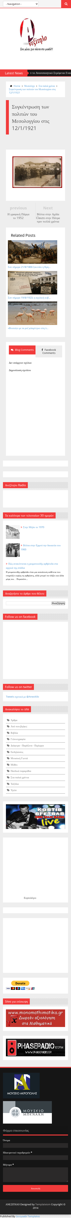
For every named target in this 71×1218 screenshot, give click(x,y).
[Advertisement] (35, 945)
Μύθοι (14, 764)
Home (17, 86)
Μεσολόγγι (29, 86)
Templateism (42, 1204)
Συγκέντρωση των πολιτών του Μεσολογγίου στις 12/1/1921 (32, 91)
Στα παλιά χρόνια (47, 86)
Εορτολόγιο (30, 898)
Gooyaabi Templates (28, 1216)
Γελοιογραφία (18, 739)
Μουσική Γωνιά (19, 758)
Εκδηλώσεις (17, 752)
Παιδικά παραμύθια (21, 771)
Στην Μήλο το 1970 (33, 527)
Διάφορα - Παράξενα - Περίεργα (27, 745)
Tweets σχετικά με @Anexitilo (22, 696)
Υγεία (14, 790)
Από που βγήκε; (19, 726)
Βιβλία (14, 733)
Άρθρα (14, 720)
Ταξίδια (15, 784)
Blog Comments (24, 350)
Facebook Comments (49, 351)
